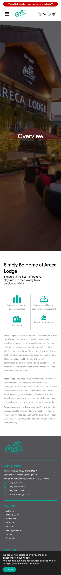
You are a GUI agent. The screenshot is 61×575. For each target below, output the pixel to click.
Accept (9, 569)
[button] (40, 14)
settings (35, 563)
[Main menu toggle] (7, 14)
